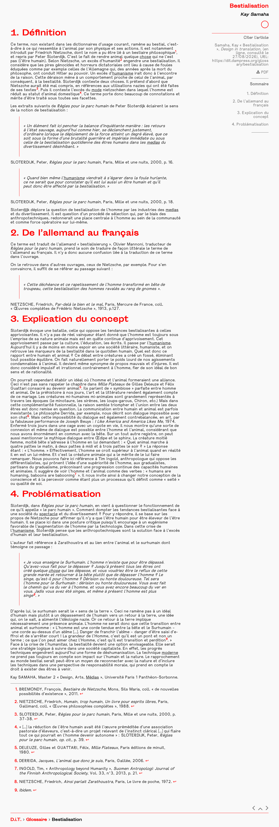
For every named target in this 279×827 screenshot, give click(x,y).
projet (95, 731)
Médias (92, 677)
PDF (264, 72)
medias (153, 143)
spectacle (48, 514)
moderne (170, 653)
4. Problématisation (250, 124)
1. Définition (258, 94)
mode (97, 90)
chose (145, 57)
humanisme (122, 73)
